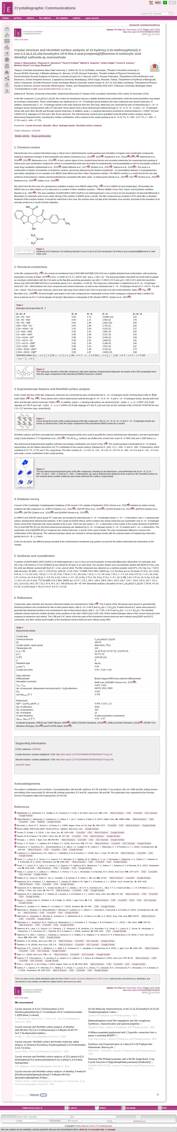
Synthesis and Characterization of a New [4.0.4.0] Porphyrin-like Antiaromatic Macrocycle (120, 1046)
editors (31, 18)
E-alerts (73, 1108)
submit (77, 18)
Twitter (102, 1108)
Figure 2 (40, 369)
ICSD (132, 900)
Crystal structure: (23, 754)
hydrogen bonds (67, 125)
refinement (58, 604)
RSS (164, 1108)
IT (165, 2)
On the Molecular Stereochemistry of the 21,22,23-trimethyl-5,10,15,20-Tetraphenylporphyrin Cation (123, 1010)
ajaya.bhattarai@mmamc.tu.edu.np (54, 89)
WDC (172, 2)
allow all (83, 1129)
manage (111, 1129)
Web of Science (117, 813)
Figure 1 (40, 249)
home (6, 18)
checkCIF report (22, 765)
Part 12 (121, 29)
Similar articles (22, 136)
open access (92, 18)
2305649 (36, 131)
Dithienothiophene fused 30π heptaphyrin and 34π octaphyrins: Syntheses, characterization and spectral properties (119, 1022)
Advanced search (139, 1121)
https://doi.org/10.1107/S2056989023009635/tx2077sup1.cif (84, 754)
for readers (62, 18)
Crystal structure (26, 50)
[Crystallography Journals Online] (151, 3)
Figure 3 (40, 418)
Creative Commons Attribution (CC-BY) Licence (89, 979)
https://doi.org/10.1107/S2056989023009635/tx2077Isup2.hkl (84, 759)
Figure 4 (40, 469)
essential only (97, 1129)
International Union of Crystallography (94, 1126)
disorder (47, 125)
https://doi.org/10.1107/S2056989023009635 (141, 32)
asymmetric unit (21, 530)
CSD (129, 813)
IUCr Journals (151, 813)
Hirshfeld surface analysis (89, 125)
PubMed (41, 822)
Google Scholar (25, 816)
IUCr (157, 2)
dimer (55, 125)
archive (18, 18)
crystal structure (33, 125)
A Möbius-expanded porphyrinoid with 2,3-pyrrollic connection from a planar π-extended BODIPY (122, 1034)
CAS (32, 822)
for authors (45, 18)
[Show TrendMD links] (157, 1094)
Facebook (131, 1108)
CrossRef (138, 813)
